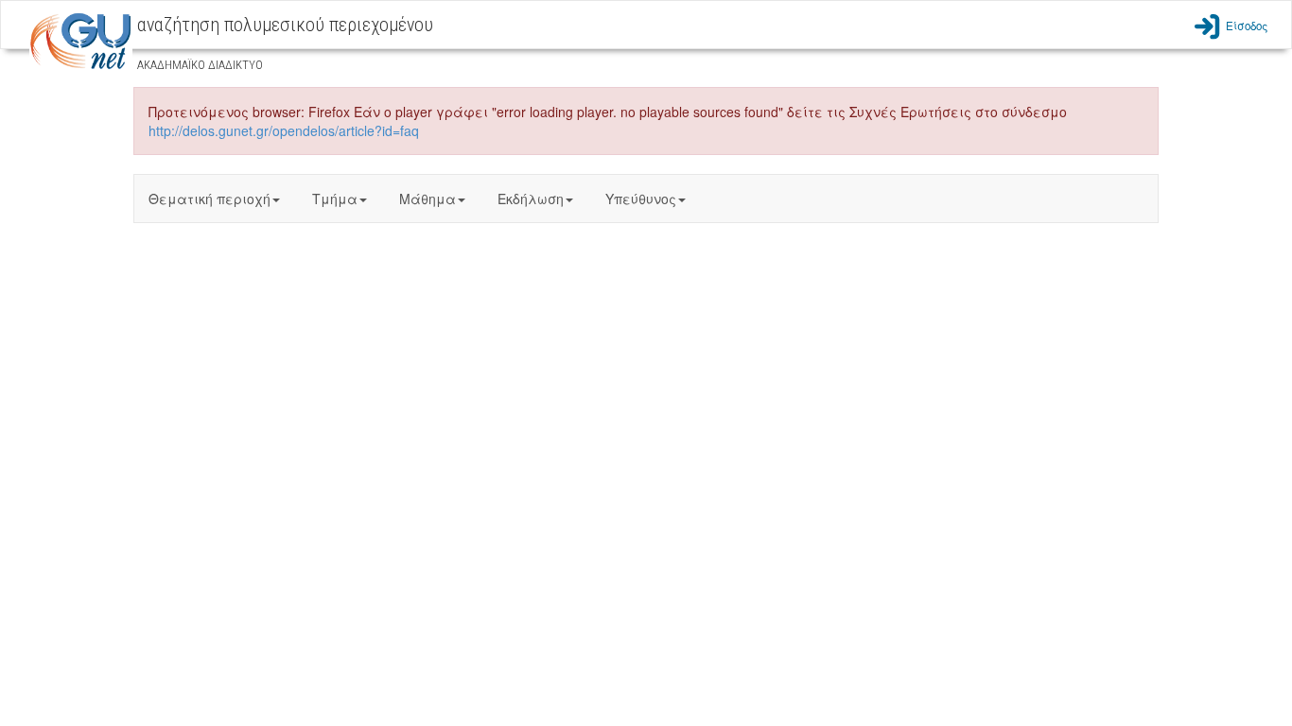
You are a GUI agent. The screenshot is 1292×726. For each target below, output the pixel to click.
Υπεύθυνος (640, 198)
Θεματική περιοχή (209, 198)
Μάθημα (427, 198)
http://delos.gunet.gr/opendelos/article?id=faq (283, 130)
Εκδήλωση (531, 198)
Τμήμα (335, 198)
